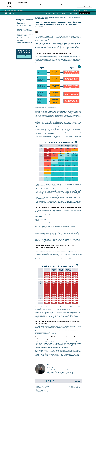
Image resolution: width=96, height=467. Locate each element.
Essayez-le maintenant (24, 56)
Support (79, 10)
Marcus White (42, 32)
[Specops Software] (9, 13)
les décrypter (77, 123)
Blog (39, 17)
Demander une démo (84, 13)
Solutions (48, 13)
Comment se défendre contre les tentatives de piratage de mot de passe (24, 30)
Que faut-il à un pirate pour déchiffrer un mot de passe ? (25, 26)
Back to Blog (77, 381)
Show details (19, 7)
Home (36, 17)
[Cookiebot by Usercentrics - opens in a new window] (9, 7)
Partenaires (75, 10)
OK (84, 2)
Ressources (55, 13)
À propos (63, 13)
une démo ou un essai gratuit (47, 357)
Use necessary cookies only (84, 6)
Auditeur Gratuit (73, 13)
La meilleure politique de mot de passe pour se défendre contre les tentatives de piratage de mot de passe (25, 34)
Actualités (42, 17)
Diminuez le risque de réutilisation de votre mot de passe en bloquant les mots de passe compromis (24, 44)
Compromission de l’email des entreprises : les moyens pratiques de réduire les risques (73, 388)
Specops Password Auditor (40, 332)
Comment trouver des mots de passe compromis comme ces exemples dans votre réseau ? (25, 39)
